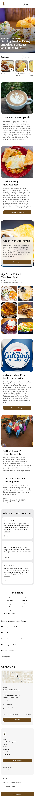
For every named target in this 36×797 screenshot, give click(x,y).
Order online (17, 719)
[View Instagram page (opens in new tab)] (6, 779)
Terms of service (7, 767)
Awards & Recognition (10, 742)
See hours (28, 714)
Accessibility (6, 770)
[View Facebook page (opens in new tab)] (4, 779)
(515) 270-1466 (7, 705)
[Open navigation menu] (31, 4)
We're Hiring (6, 752)
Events (5, 744)
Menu (26, 4)
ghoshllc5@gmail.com (9, 708)
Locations (6, 749)
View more (7, 531)
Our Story (6, 747)
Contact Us (6, 754)
